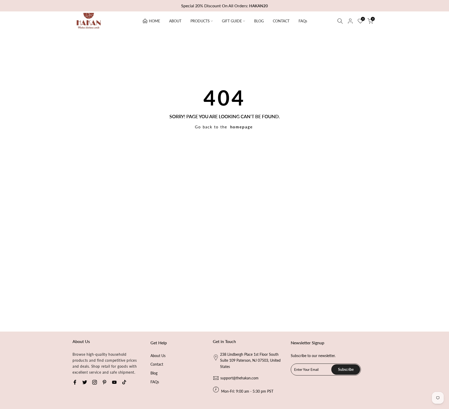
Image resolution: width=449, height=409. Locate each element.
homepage (241, 126)
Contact (156, 364)
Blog (153, 373)
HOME (154, 21)
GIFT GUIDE (232, 21)
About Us (158, 355)
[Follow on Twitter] (84, 382)
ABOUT (175, 21)
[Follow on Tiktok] (124, 382)
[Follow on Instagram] (94, 382)
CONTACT (281, 21)
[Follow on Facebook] (74, 382)
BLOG (259, 21)
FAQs (303, 21)
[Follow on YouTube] (114, 382)
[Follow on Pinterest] (104, 382)
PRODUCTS (200, 21)
